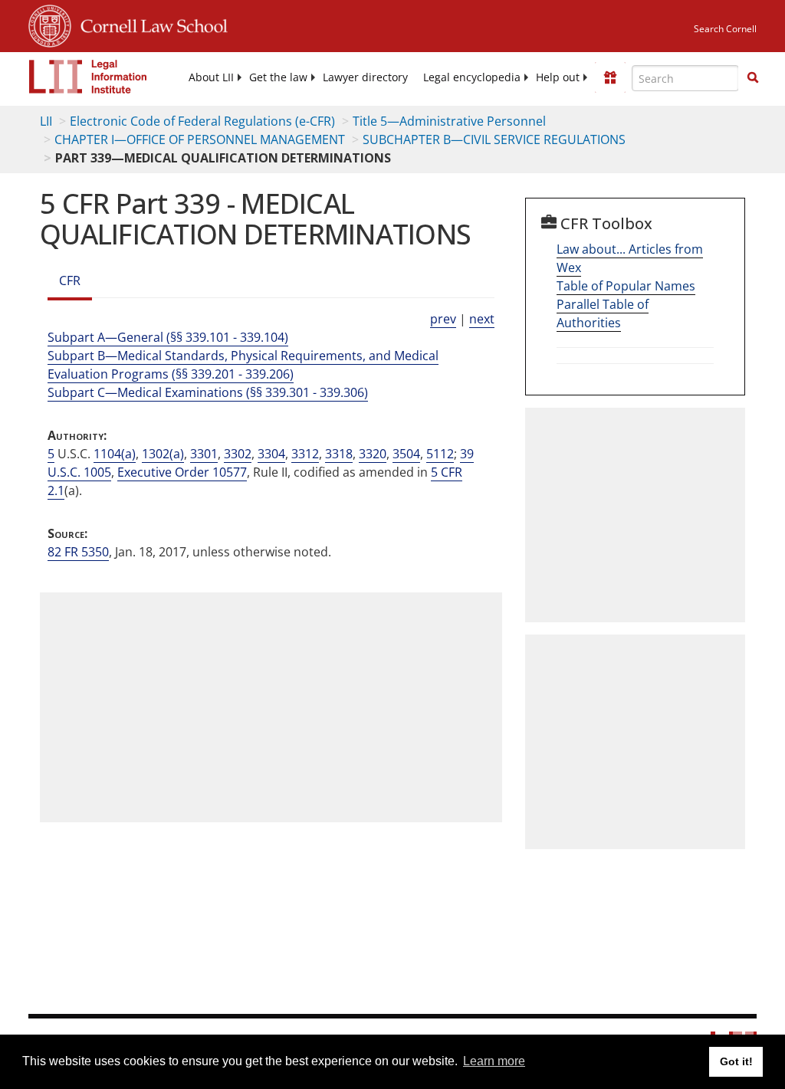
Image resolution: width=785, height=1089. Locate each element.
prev (443, 318)
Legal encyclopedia (472, 77)
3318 (339, 453)
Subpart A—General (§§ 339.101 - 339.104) (168, 337)
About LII (211, 77)
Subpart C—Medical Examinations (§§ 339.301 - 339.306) (208, 392)
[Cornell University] (49, 24)
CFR (69, 280)
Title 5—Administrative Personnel (449, 121)
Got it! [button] (736, 1061)
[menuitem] (211, 77)
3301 (204, 453)
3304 (271, 453)
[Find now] (752, 78)
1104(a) (115, 453)
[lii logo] (88, 76)
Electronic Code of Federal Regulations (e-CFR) (202, 121)
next (481, 318)
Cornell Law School (149, 24)
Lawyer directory (365, 77)
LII (46, 121)
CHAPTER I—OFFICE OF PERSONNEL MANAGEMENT (199, 139)
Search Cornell (725, 28)
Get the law (278, 77)
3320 (372, 453)
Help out (558, 77)
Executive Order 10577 (182, 472)
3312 (305, 453)
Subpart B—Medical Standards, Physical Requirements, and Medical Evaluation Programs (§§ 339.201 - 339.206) (243, 364)
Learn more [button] (494, 1061)
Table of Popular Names (626, 285)
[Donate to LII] (610, 77)
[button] (752, 77)
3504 (406, 453)
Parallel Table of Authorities (603, 313)
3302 (237, 453)
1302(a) (163, 453)
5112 (440, 453)
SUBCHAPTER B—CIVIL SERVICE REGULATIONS (494, 139)
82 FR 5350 (78, 551)
